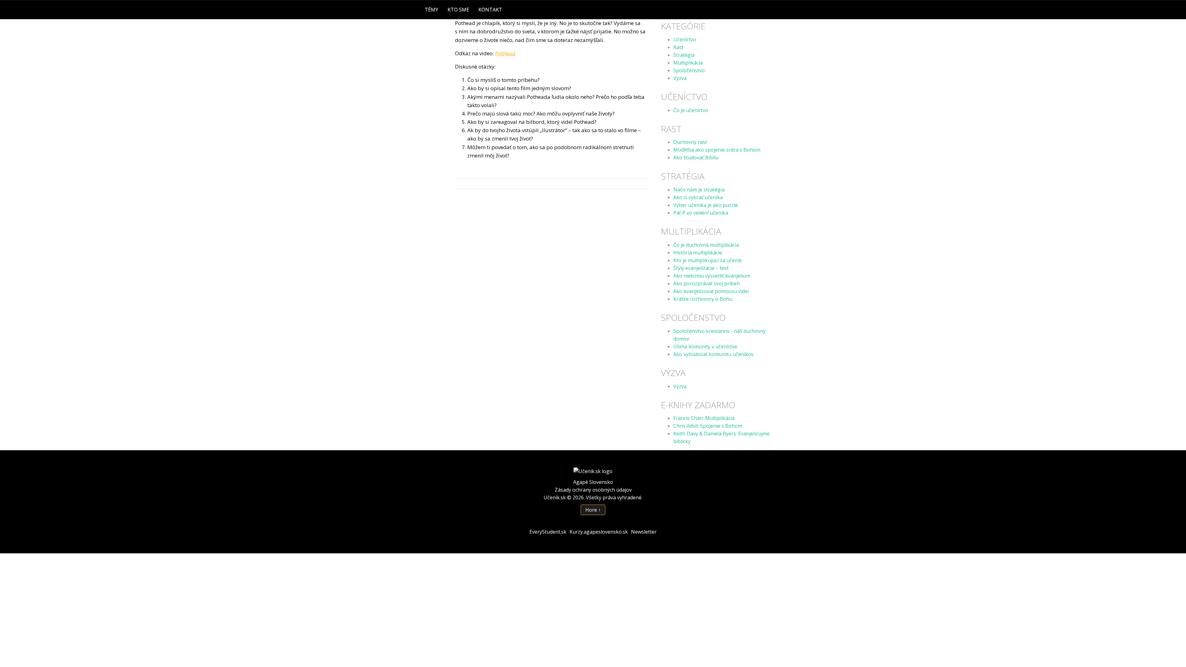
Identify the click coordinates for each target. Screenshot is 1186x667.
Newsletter (644, 531)
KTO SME (458, 9)
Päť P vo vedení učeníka (700, 212)
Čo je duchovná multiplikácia (706, 244)
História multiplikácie (697, 252)
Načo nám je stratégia (699, 189)
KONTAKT (490, 9)
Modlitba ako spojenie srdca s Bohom (716, 149)
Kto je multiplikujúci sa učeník (707, 260)
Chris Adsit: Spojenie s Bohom (707, 425)
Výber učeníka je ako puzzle (705, 205)
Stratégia (684, 55)
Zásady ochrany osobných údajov (593, 489)
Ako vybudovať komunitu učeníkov (713, 354)
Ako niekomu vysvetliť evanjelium (711, 275)
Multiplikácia (688, 62)
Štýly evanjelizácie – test (701, 268)
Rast (678, 47)
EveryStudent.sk (547, 531)
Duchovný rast (690, 142)
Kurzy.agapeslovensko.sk (599, 531)
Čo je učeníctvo (690, 110)
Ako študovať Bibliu (695, 157)
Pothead (505, 53)
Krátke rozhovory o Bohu (702, 299)
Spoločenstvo (689, 70)
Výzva (680, 78)
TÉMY (431, 9)
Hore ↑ (593, 509)
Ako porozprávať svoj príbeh (706, 283)
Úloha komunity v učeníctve (705, 346)
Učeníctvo (684, 39)
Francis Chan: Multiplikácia (703, 418)
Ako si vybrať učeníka (698, 197)
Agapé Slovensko (593, 482)
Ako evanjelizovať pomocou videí (711, 291)
